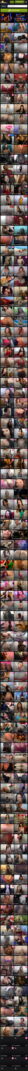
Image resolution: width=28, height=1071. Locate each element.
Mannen (4, 6)
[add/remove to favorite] (2, 24)
